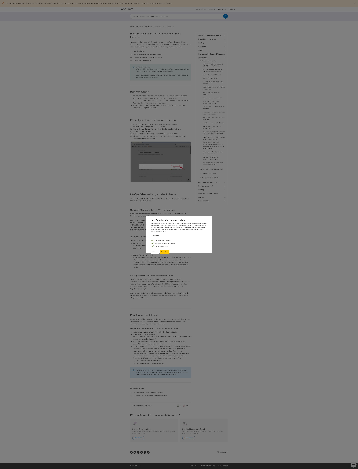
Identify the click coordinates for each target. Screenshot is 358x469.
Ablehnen (155, 252)
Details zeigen (155, 235)
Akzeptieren (165, 252)
